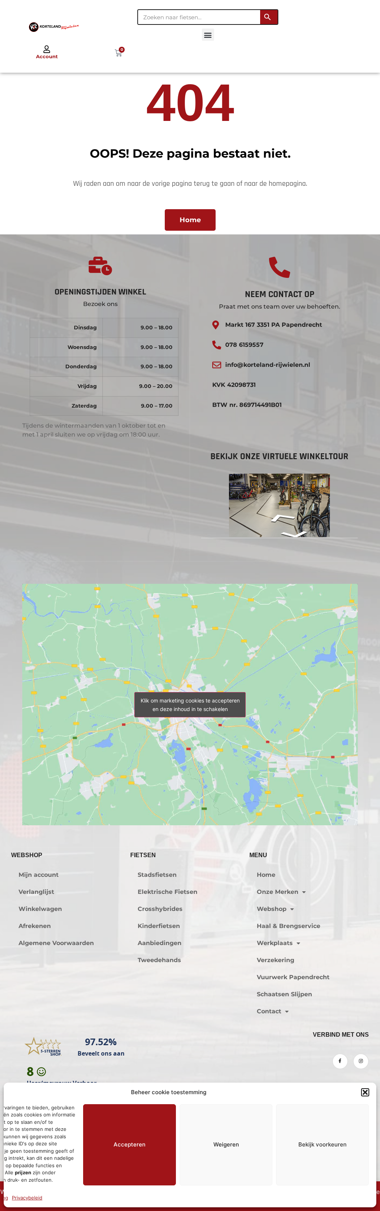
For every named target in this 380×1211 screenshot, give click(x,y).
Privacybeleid (27, 1198)
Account (47, 56)
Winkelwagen (40, 908)
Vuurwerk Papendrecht (293, 977)
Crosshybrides (160, 908)
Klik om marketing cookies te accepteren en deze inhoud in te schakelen (190, 704)
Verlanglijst (36, 891)
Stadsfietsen (157, 874)
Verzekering (275, 960)
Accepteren (129, 1144)
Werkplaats (275, 943)
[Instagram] (361, 1061)
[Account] (46, 49)
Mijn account (39, 874)
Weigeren (226, 1144)
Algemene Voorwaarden (56, 943)
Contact (269, 1011)
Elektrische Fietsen (167, 891)
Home (266, 874)
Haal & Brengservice (288, 925)
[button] (365, 1092)
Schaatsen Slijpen (284, 994)
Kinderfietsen (159, 925)
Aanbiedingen (159, 943)
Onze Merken (277, 891)
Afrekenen (35, 925)
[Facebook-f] (340, 1061)
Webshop (271, 908)
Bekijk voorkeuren (322, 1144)
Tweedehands (159, 960)
